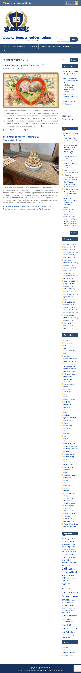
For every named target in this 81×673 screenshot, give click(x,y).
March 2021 (68, 289)
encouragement (69, 546)
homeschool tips (69, 562)
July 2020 (67, 297)
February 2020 (69, 305)
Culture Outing (69, 384)
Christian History (70, 369)
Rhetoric (67, 485)
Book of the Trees (70, 359)
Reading (67, 483)
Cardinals (64, 544)
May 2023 (67, 260)
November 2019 (69, 312)
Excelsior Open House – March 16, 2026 (70, 96)
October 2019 (69, 315)
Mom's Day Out (69, 444)
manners (69, 578)
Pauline (20, 68)
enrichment (65, 549)
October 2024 (69, 255)
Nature (66, 451)
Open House (68, 464)
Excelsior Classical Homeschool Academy (55, 46)
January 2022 (68, 271)
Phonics (67, 470)
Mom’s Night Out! (70, 101)
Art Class (67, 356)
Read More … (46, 126)
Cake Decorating (13, 207)
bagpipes (69, 539)
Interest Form (9, 51)
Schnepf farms (66, 612)
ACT (65, 348)
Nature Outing (69, 457)
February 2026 (69, 244)
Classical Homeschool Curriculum (27, 38)
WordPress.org (69, 655)
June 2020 (67, 299)
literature (70, 575)
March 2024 (68, 257)
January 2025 (68, 250)
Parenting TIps (69, 467)
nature (67, 580)
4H (6, 207)
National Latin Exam (71, 449)
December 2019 (69, 310)
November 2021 (69, 276)
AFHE (64, 538)
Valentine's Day (18, 130)
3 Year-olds (68, 340)
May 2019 (67, 326)
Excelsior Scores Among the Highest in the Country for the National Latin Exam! (71, 221)
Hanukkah (67, 410)
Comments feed (69, 652)
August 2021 (68, 284)
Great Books (68, 407)
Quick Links (70, 3)
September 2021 (70, 281)
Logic (66, 431)
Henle (68, 554)
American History (70, 351)
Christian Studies (70, 371)
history (63, 557)
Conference (68, 377)
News (7, 130)
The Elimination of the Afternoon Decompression (70, 182)
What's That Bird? (70, 527)
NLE (65, 462)
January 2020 (68, 307)
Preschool (67, 478)
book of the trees (69, 541)
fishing (63, 554)
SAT (65, 488)
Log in (66, 647)
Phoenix (64, 603)
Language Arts (69, 420)
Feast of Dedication (71, 399)
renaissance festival (67, 608)
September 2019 (70, 318)
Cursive (66, 387)
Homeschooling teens (31, 209)
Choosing (67, 104)
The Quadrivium (69, 513)
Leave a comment (33, 130)
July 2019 (67, 320)
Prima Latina (67, 605)
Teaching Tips (69, 506)
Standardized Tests (70, 498)
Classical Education (70, 374)
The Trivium (68, 519)
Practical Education (70, 475)
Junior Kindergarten (70, 418)
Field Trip (67, 402)
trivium (71, 632)
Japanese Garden (66, 565)
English (66, 394)
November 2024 (69, 252)
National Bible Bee (70, 446)
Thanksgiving (68, 508)
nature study (70, 592)
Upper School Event (71, 524)
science (66, 615)
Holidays (67, 415)
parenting (66, 600)
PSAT (66, 480)
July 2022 (67, 265)
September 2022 (70, 263)
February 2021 (69, 291)
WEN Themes (58, 670)
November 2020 (69, 294)
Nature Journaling (70, 454)
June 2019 (67, 323)
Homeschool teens (17, 209)
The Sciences (68, 516)
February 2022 (69, 268)
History (66, 412)
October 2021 (69, 278)
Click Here (28, 3)
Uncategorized (69, 521)
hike (73, 554)
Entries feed (68, 650)
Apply (19, 51)
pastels (73, 600)
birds (74, 538)
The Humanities (69, 511)
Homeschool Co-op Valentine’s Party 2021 (24, 65)
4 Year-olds (68, 343)
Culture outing (71, 544)
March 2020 (68, 302)
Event (66, 397)
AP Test (67, 353)
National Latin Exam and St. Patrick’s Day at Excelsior (71, 191)
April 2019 (67, 328)
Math (66, 436)
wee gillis (72, 635)
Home (6, 46)
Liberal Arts (68, 426)
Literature (67, 428)
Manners (67, 433)
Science (67, 491)
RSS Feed (69, 128)
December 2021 (69, 273)
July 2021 (67, 286)
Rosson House (70, 610)
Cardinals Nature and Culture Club (31, 207)
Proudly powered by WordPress (29, 670)
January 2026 (68, 247)
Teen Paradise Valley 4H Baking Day (21, 136)
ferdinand (71, 549)
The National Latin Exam (70, 628)
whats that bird (66, 637)
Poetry (66, 472)
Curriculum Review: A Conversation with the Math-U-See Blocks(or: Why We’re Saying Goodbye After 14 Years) (71, 85)
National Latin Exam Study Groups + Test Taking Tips (71, 73)
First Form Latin (69, 551)
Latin (66, 423)
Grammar (67, 405)
